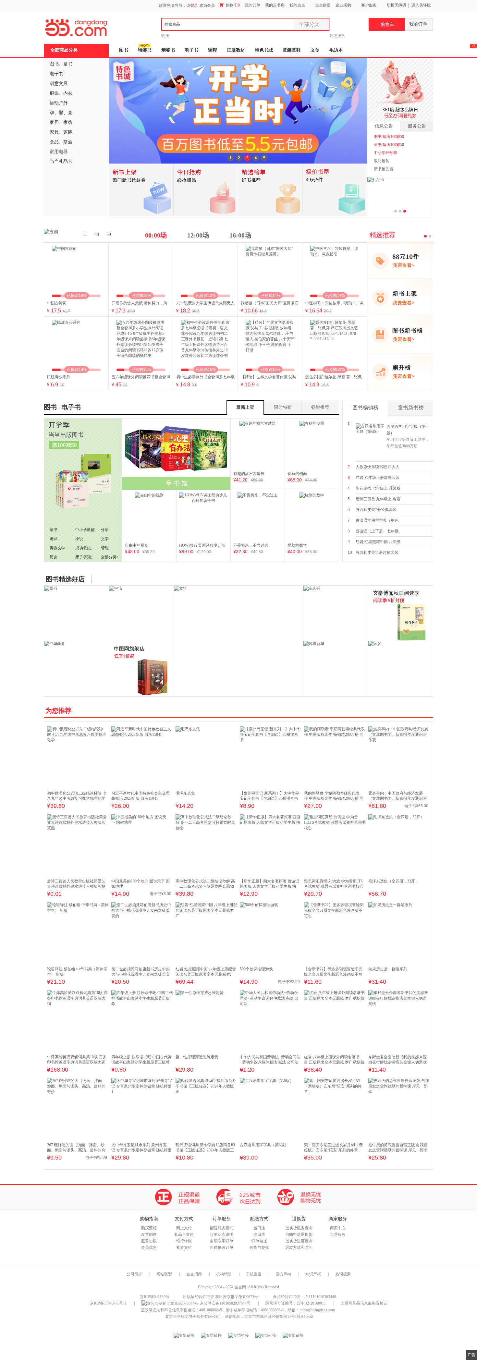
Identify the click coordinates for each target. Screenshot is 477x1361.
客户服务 (369, 5)
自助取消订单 (221, 1241)
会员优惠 (149, 1247)
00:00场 (156, 235)
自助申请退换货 (298, 1234)
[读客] (400, 669)
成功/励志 (83, 548)
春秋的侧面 (297, 473)
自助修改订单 (221, 1247)
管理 (105, 548)
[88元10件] (400, 260)
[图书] (76, 613)
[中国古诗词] (76, 270)
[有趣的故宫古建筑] (257, 445)
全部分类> (110, 557)
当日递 (259, 1228)
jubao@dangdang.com (317, 1310)
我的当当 (297, 5)
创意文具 (59, 83)
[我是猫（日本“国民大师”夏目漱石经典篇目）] (270, 270)
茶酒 (67, 142)
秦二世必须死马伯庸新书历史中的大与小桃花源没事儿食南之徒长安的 (140, 974)
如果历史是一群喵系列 (387, 969)
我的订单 (252, 5)
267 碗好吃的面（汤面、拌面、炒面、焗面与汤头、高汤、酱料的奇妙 (76, 1150)
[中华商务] (76, 669)
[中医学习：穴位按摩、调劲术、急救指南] (334, 270)
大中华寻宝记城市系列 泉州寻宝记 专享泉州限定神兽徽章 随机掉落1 (141, 1150)
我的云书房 (275, 5)
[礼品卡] (375, 181)
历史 (53, 557)
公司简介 (134, 1274)
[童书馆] (176, 454)
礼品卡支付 (184, 1234)
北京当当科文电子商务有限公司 (192, 1316)
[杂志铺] (335, 613)
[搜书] (400, 613)
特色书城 (264, 50)
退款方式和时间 (298, 1247)
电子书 (191, 50)
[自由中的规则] (149, 516)
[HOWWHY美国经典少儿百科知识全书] (203, 516)
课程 (212, 50)
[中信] (141, 613)
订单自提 (259, 1241)
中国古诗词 (57, 303)
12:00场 (198, 235)
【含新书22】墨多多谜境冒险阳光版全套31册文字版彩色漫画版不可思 (333, 974)
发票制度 (149, 1234)
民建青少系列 (58, 377)
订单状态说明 (221, 1234)
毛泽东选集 (185, 793)
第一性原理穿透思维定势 (197, 1057)
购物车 (232, 5)
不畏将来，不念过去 (250, 545)
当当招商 (194, 1274)
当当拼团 (323, 5)
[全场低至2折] (400, 89)
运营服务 (338, 1234)
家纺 (67, 122)
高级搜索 (337, 35)
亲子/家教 (83, 557)
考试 (53, 539)
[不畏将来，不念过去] (257, 516)
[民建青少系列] (76, 344)
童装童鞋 (292, 50)
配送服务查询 (221, 1228)
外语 (105, 530)
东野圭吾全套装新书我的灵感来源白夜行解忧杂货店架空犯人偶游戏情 (397, 1062)
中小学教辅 (85, 530)
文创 (315, 50)
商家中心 (338, 1228)
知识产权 (313, 1274)
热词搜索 (343, 1274)
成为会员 (207, 5)
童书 (67, 64)
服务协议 (149, 1241)
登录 (194, 5)
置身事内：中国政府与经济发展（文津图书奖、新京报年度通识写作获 (397, 798)
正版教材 (236, 50)
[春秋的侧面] (311, 445)
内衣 (67, 93)
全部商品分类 (64, 50)
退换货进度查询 (298, 1241)
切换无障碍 (396, 5)
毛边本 (336, 50)
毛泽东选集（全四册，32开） (393, 881)
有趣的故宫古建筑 (248, 473)
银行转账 (184, 1241)
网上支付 (184, 1228)
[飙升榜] (400, 371)
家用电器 (59, 151)
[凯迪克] (141, 669)
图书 (123, 50)
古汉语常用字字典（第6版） (407, 436)
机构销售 (224, 1274)
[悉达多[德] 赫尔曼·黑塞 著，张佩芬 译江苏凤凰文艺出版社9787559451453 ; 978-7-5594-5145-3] (334, 344)
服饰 (54, 93)
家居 (54, 122)
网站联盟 (164, 1274)
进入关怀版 (421, 5)
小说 (79, 539)
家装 (67, 132)
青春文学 (57, 548)
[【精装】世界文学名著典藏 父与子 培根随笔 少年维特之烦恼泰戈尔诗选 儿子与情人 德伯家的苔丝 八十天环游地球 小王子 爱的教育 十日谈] (270, 344)
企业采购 (343, 5)
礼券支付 (184, 1247)
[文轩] (180, 588)
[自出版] (83, 490)
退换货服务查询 (298, 1228)
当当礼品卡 (61, 161)
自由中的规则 (136, 545)
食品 (54, 142)
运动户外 (59, 103)
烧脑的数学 (297, 545)
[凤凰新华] (335, 669)
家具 (54, 132)
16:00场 (240, 235)
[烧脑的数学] (311, 516)
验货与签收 (259, 1247)
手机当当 (254, 1274)
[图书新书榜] (400, 334)
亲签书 (168, 50)
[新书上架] (400, 297)
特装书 (145, 50)
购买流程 (149, 1228)
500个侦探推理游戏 (256, 969)
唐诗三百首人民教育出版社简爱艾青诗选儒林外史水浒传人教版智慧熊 (76, 886)
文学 (105, 539)
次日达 (259, 1234)
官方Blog (283, 1274)
